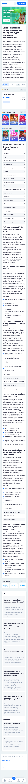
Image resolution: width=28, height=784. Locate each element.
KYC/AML (4, 767)
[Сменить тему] (15, 3)
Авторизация (22, 3)
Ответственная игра (6, 760)
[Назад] (21, 90)
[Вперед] (24, 90)
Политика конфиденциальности (9, 764)
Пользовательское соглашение (9, 762)
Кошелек (7, 20)
